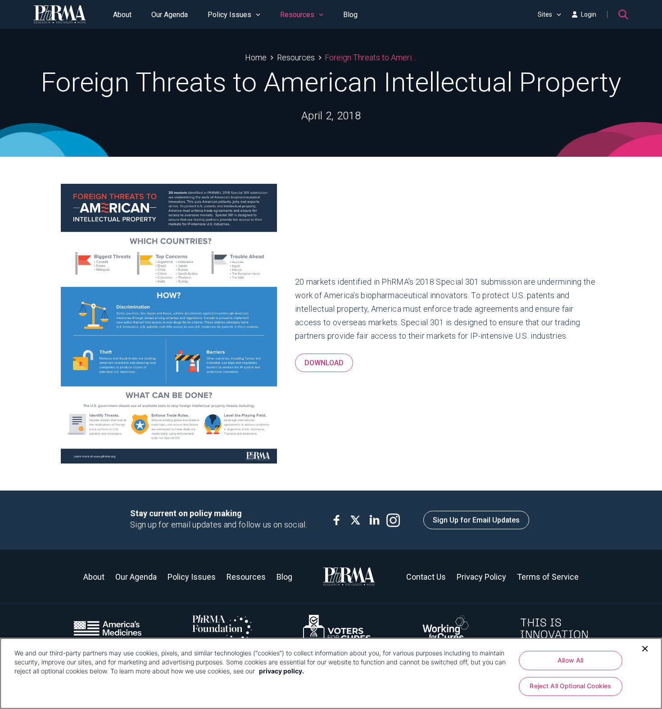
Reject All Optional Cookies (570, 686)
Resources (297, 14)
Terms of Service (548, 577)
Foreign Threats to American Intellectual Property (371, 57)
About (122, 14)
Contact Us (426, 577)
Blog (350, 14)
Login (588, 14)
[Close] (645, 648)
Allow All (570, 660)
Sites (545, 14)
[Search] (623, 14)
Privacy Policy (481, 577)
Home (256, 57)
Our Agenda (169, 14)
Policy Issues (229, 14)
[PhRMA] (60, 14)
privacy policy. (281, 671)
